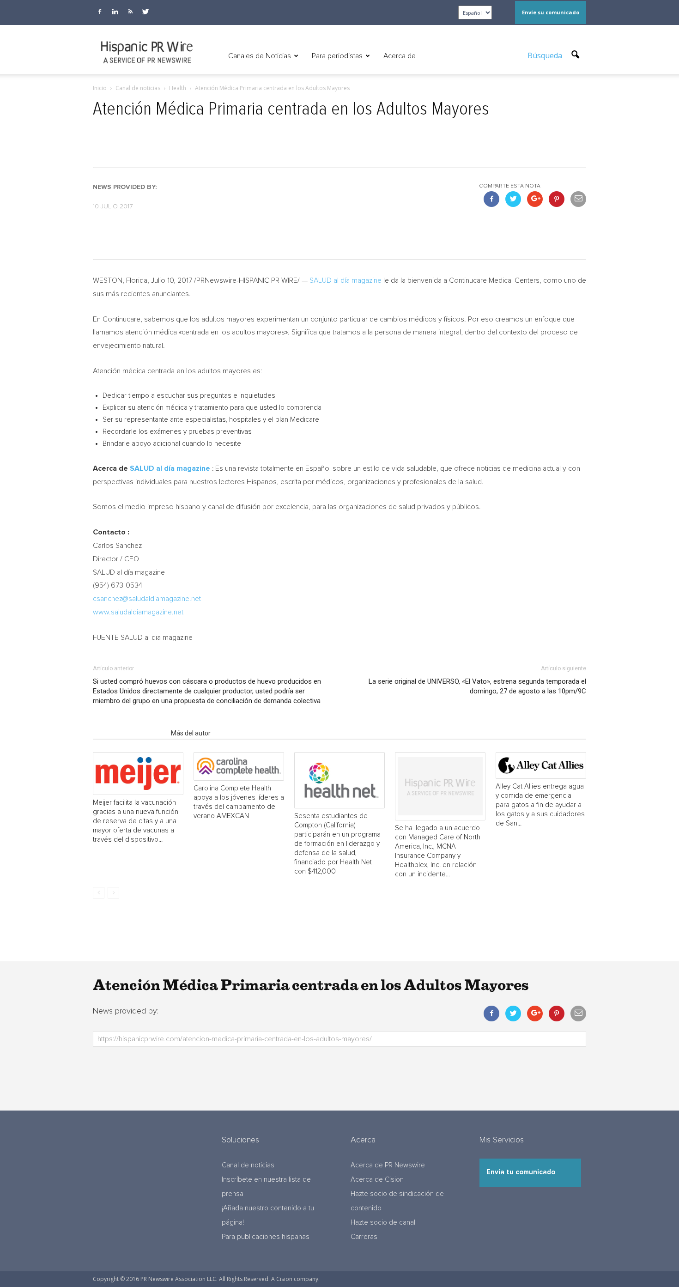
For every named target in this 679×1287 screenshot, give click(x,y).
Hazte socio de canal (383, 1222)
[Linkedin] (115, 11)
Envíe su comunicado (550, 12)
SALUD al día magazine (345, 280)
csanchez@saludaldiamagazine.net (147, 598)
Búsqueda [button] (545, 55)
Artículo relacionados (129, 733)
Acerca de (399, 56)
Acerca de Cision (377, 1179)
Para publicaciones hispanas (265, 1236)
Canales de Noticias (259, 56)
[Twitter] (145, 11)
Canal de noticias (248, 1165)
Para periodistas (337, 56)
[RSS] (130, 11)
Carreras (364, 1236)
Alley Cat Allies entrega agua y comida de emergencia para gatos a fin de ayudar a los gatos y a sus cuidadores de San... (540, 805)
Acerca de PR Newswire (388, 1165)
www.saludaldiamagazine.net (138, 612)
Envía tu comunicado (520, 1172)
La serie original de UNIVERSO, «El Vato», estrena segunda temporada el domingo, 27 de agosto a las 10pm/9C (477, 686)
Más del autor (191, 733)
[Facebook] (100, 11)
